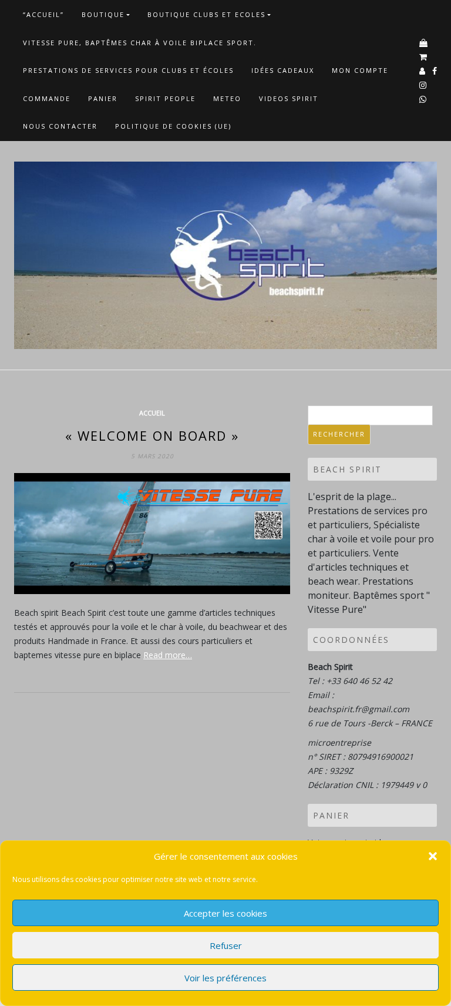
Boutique (103, 14)
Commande (46, 98)
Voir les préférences (225, 978)
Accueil (152, 412)
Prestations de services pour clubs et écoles (128, 70)
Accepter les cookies (225, 913)
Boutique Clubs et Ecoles (206, 14)
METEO (227, 98)
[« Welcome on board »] (152, 533)
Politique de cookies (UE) (173, 126)
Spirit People (165, 98)
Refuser (226, 945)
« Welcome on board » (152, 435)
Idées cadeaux (282, 70)
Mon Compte (360, 70)
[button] (433, 856)
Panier (102, 98)
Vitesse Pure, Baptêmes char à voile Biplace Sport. (140, 42)
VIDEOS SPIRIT (288, 98)
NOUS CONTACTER (60, 126)
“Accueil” (43, 14)
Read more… (167, 654)
